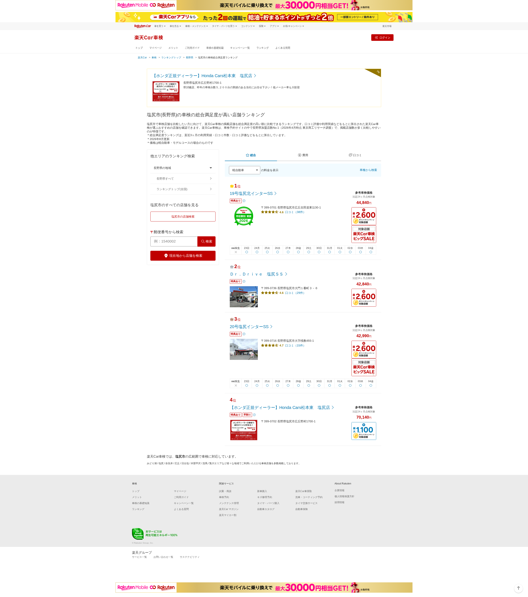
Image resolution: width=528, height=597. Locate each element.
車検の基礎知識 (215, 48)
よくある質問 (282, 48)
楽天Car (142, 57)
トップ (139, 48)
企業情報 (339, 490)
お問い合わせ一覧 (163, 557)
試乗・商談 (225, 491)
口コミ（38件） (295, 212)
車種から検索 (368, 170)
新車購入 (262, 491)
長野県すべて (165, 178)
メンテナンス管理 (229, 503)
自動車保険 (301, 509)
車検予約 (224, 497)
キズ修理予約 (264, 497)
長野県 (189, 57)
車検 (154, 57)
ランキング (262, 48)
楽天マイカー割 (227, 515)
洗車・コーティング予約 (309, 497)
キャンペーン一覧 (240, 48)
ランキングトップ (171, 57)
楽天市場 (386, 26)
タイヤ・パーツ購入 (268, 503)
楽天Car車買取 (303, 491)
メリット (173, 48)
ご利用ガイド (192, 48)
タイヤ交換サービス (306, 503)
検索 (209, 241)
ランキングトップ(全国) (172, 189)
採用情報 (339, 502)
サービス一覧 (139, 557)
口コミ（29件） (295, 292)
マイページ (155, 48)
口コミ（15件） (295, 345)
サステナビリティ (190, 557)
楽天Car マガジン (229, 509)
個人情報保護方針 (344, 496)
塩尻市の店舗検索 (182, 216)
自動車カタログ (266, 509)
